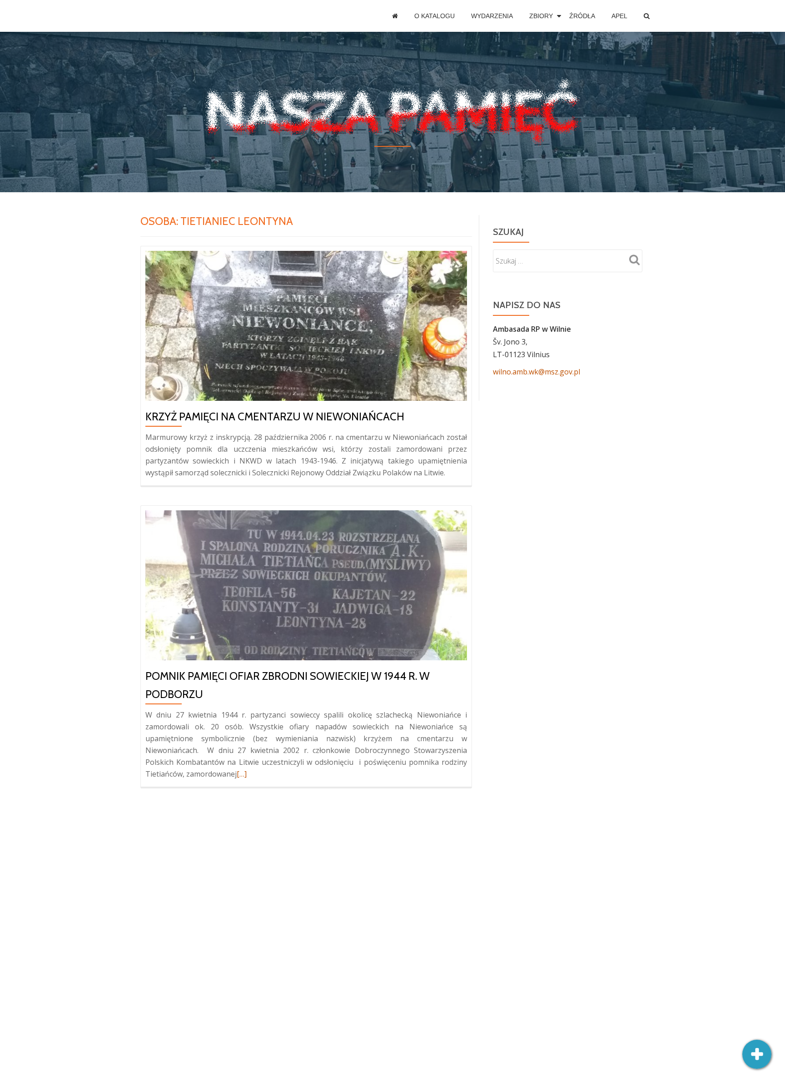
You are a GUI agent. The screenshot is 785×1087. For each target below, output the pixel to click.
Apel (619, 16)
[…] (242, 774)
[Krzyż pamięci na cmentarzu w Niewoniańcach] (306, 325)
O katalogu (434, 16)
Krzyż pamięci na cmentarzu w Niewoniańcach (274, 416)
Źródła (582, 16)
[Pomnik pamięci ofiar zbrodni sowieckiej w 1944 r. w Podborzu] (306, 584)
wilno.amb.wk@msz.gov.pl (536, 372)
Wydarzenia (492, 16)
